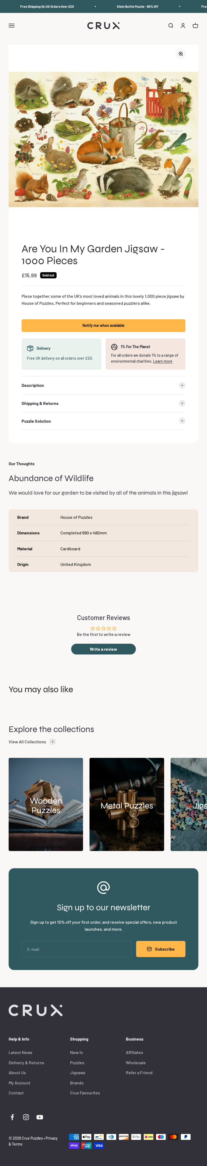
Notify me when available (103, 325)
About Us (17, 1072)
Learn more (162, 361)
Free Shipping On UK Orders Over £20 (41, 6)
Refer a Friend (139, 1072)
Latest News (20, 1052)
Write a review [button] (103, 649)
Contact (16, 1092)
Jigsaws (77, 1072)
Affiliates (134, 1052)
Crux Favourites (85, 1092)
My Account (19, 1082)
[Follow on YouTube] (39, 1117)
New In (76, 1052)
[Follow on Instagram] (26, 1117)
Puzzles (77, 1062)
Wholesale (136, 1062)
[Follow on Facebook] (12, 1117)
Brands (77, 1082)
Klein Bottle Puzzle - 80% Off (131, 6)
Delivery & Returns (26, 1062)
